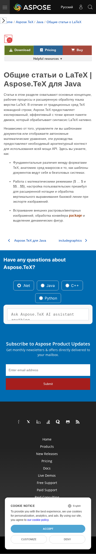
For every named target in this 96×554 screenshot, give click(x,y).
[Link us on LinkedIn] (39, 422)
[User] (81, 7)
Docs (47, 468)
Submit (48, 384)
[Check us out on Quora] (58, 422)
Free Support (47, 482)
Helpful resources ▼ (48, 58)
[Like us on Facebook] (19, 422)
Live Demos (47, 475)
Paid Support (47, 490)
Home (8, 22)
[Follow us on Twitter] (29, 422)
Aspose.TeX (24, 22)
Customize (28, 539)
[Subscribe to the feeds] (78, 422)
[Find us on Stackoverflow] (48, 422)
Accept (48, 528)
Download (22, 50)
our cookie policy (37, 520)
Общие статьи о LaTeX (64, 22)
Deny (67, 539)
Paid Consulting (47, 497)
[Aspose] (32, 7)
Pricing (50, 50)
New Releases (47, 454)
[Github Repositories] (68, 422)
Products (47, 446)
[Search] (90, 7)
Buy (79, 50)
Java (39, 22)
